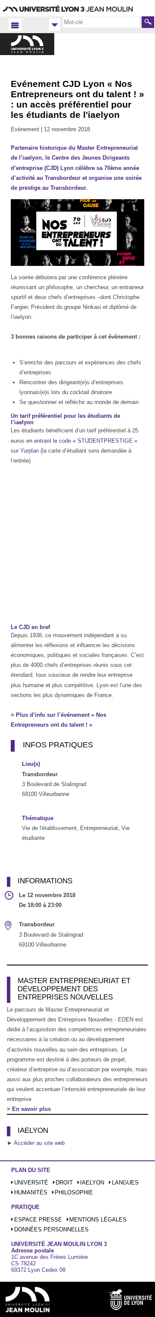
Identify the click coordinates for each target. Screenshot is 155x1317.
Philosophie (74, 1192)
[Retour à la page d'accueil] (27, 53)
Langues (125, 1182)
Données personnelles (51, 1229)
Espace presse (38, 1219)
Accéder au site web (39, 1143)
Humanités (30, 1192)
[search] (101, 22)
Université (31, 1182)
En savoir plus (31, 1109)
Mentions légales (98, 1219)
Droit (64, 1182)
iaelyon (92, 1182)
